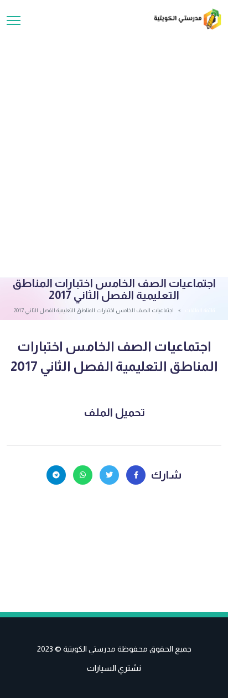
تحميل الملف (114, 412)
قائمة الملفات (200, 310)
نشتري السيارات (114, 668)
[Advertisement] (114, 149)
